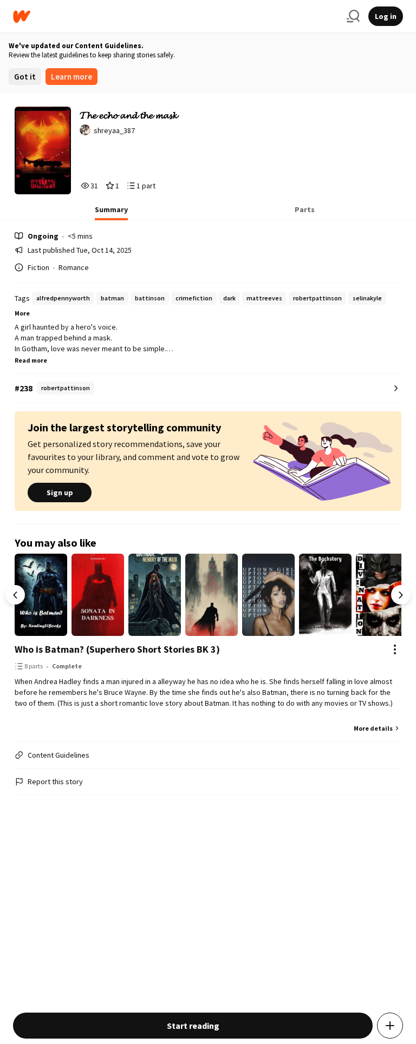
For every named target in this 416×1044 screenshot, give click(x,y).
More (22, 313)
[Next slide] (401, 595)
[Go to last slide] (15, 595)
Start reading (193, 1025)
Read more (31, 360)
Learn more (71, 76)
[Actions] (394, 649)
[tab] (111, 212)
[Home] (175, 16)
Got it (25, 76)
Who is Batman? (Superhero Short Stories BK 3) (117, 649)
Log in (385, 16)
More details (373, 728)
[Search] (353, 16)
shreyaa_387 (114, 130)
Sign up (60, 492)
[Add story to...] (390, 1026)
